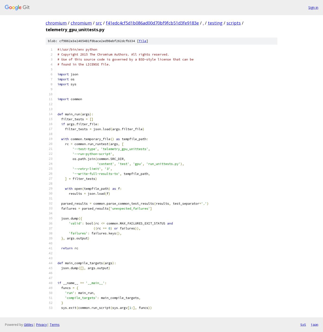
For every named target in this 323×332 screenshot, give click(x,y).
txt (303, 324)
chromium (56, 23)
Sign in (313, 7)
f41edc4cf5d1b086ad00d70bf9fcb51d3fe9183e (152, 23)
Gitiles (28, 324)
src (99, 23)
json (314, 324)
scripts (234, 23)
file (142, 41)
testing (215, 23)
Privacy (41, 324)
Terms (55, 324)
